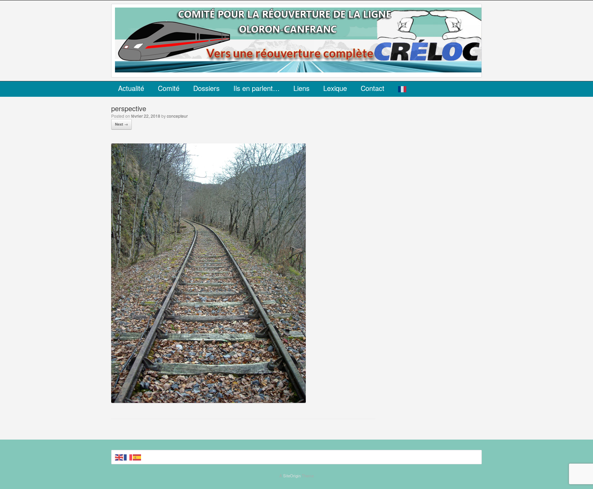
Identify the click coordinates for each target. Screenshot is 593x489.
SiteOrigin (292, 475)
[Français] (402, 89)
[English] (119, 457)
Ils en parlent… (256, 88)
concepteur (177, 116)
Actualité (131, 88)
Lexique (335, 88)
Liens (301, 88)
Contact (372, 88)
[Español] (137, 457)
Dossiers (206, 88)
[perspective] (208, 400)
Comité (168, 88)
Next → (121, 124)
